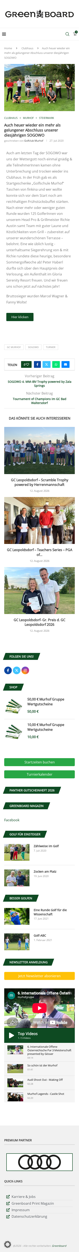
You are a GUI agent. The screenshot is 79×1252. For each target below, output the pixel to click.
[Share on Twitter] (47, 364)
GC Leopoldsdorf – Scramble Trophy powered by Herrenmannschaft (39, 482)
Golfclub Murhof (33, 140)
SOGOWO (33, 347)
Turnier (50, 347)
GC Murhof (14, 347)
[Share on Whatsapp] (56, 364)
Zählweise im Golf (46, 846)
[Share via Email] (66, 364)
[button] (7, 1244)
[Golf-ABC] (16, 941)
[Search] (67, 34)
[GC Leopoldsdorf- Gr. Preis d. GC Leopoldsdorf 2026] (39, 590)
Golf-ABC (40, 935)
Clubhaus (27, 48)
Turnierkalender (39, 774)
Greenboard (59, 1246)
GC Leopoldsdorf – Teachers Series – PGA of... (39, 552)
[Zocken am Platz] (16, 877)
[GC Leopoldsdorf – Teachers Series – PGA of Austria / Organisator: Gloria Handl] (39, 520)
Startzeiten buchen (39, 762)
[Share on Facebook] (37, 364)
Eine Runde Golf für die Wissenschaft (50, 912)
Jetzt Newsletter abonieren (39, 976)
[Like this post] (27, 364)
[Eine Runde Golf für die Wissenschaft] (16, 916)
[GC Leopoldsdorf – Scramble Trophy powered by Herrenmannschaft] (39, 450)
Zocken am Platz (45, 871)
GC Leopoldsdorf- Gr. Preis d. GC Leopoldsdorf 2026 (39, 622)
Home (8, 48)
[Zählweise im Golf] (16, 852)
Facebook (11, 820)
